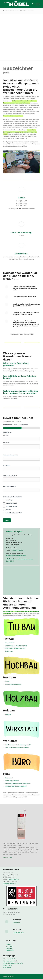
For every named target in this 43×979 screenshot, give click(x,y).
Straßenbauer (9, 651)
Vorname (5, 435)
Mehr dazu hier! (7, 857)
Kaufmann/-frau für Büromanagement (16, 786)
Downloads (9, 948)
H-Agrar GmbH (7, 965)
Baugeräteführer (9, 643)
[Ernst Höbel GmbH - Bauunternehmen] (17, 4)
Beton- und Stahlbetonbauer (13, 684)
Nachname (6, 442)
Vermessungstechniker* (12, 780)
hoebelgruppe (16, 922)
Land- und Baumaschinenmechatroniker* (17, 747)
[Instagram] (6, 921)
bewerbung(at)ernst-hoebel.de (16, 555)
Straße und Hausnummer (10, 455)
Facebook (17, 930)
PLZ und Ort (6, 465)
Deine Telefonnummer (10, 486)
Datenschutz (9, 950)
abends (8, 509)
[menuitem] (32, 4)
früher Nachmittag (11, 503)
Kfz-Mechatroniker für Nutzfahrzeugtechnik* (17, 745)
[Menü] (37, 4)
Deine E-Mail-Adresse (10, 475)
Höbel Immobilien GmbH (10, 961)
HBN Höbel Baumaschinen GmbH (13, 963)
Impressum (9, 946)
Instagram (17, 920)
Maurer (7, 681)
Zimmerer (8, 714)
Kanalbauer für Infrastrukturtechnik (15, 648)
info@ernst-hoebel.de (9, 883)
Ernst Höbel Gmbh (18, 932)
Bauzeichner (8, 778)
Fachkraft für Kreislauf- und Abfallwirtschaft (17, 783)
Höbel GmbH (7, 967)
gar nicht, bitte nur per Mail (14, 513)
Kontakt (8, 944)
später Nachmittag (11, 506)
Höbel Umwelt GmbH (9, 959)
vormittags (9, 500)
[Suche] (32, 4)
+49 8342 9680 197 (17, 550)
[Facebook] (6, 931)
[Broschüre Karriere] (21, 583)
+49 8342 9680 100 (13, 879)
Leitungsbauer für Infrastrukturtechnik (16, 645)
